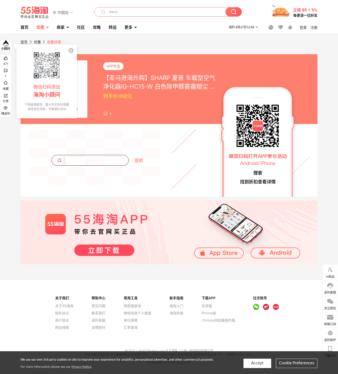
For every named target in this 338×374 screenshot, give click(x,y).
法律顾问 (98, 327)
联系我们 (98, 313)
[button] (63, 12)
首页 (24, 42)
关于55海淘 (64, 306)
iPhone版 (209, 313)
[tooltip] (47, 81)
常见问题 (98, 306)
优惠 (40, 27)
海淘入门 (176, 306)
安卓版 (207, 306)
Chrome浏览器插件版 (218, 320)
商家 (61, 27)
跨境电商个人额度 (137, 313)
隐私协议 (62, 313)
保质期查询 (132, 306)
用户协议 (62, 320)
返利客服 (98, 320)
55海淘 (35, 12)
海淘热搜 (176, 313)
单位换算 (131, 320)
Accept (257, 363)
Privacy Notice (81, 367)
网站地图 (62, 327)
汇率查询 (131, 327)
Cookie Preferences (296, 363)
